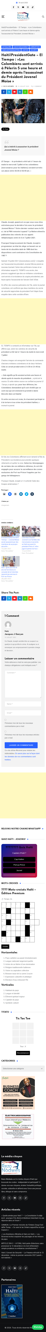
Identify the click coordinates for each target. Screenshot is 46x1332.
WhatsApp (38, 1327)
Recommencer (23, 1053)
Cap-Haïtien (19, 859)
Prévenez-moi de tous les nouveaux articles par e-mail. (22, 736)
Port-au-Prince (19, 865)
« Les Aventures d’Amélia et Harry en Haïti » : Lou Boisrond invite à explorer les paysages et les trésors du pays (22, 1236)
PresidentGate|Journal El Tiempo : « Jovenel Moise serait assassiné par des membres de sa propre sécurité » (10, 542)
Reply (7, 631)
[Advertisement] (23, 198)
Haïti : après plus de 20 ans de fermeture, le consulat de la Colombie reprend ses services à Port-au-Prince (9, 572)
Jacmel (19, 870)
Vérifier (5, 946)
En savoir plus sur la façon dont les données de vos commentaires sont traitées (22, 756)
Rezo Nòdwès (8, 86)
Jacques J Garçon (14, 634)
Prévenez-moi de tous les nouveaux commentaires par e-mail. (19, 724)
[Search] (43, 16)
